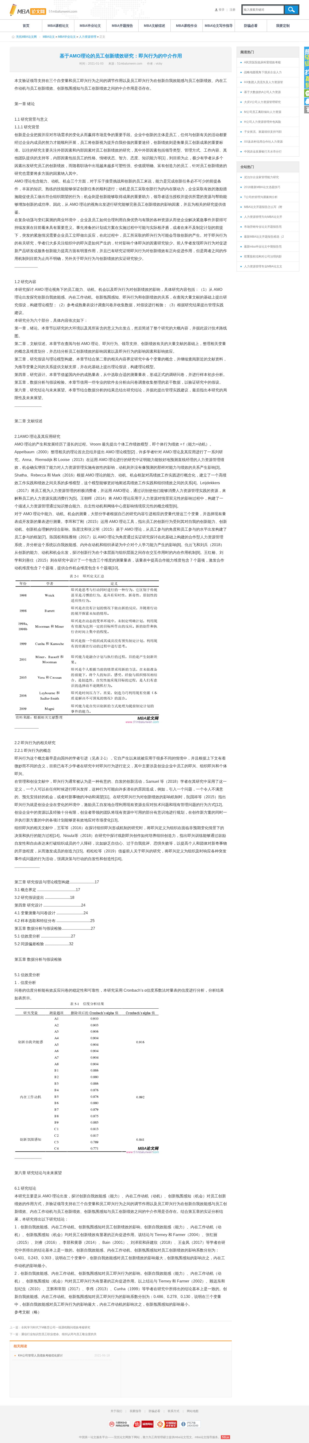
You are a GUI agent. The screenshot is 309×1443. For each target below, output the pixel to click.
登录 (222, 9)
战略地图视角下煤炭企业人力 (263, 72)
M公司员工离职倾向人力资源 (262, 112)
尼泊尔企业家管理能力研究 (261, 177)
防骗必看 (154, 1411)
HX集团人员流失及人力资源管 (263, 82)
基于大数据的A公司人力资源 (262, 92)
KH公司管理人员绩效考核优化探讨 (40, 1355)
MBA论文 (49, 36)
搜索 (291, 10)
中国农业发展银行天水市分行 (263, 151)
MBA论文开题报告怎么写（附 (263, 207)
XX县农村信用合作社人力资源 (263, 141)
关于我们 (116, 1411)
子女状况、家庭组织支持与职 (263, 131)
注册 (232, 9)
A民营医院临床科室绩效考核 (262, 62)
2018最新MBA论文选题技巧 (262, 187)
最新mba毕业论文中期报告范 (263, 246)
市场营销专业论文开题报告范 (263, 226)
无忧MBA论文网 (26, 36)
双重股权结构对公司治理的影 (263, 256)
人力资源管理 (87, 36)
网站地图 (192, 1411)
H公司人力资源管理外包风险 (262, 122)
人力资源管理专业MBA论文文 (263, 266)
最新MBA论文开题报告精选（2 (264, 236)
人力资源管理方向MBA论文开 (263, 217)
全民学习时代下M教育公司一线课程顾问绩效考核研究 (55, 1327)
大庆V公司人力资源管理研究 (262, 102)
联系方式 (173, 1411)
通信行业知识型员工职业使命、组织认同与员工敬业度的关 (59, 1334)
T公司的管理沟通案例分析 (261, 197)
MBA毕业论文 (67, 36)
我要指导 (135, 1411)
